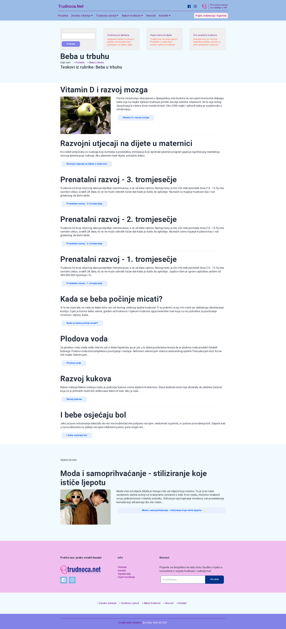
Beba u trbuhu (96, 62)
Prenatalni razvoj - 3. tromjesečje (84, 203)
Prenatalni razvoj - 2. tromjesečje (84, 243)
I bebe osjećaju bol (77, 435)
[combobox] (78, 36)
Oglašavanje (124, 573)
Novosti (151, 15)
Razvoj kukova (74, 399)
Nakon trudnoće (152, 603)
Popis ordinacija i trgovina (211, 15)
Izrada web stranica (130, 622)
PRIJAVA (214, 579)
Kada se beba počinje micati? (82, 323)
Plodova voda (74, 363)
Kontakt (122, 570)
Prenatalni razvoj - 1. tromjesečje (84, 283)
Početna (63, 15)
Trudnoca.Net (71, 6)
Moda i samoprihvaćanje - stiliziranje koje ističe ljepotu (172, 510)
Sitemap (122, 567)
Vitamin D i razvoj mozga (136, 117)
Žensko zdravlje (107, 603)
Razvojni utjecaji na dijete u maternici (87, 164)
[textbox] (78, 36)
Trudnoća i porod (130, 603)
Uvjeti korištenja (126, 577)
